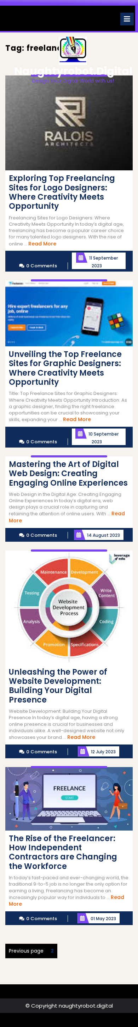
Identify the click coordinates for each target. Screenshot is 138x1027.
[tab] (127, 19)
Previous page (26, 950)
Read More (42, 243)
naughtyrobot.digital (73, 71)
